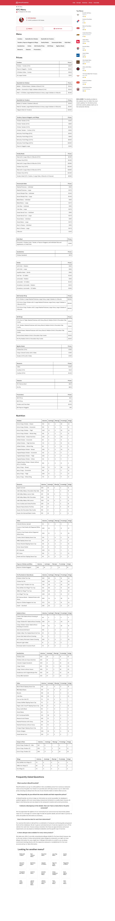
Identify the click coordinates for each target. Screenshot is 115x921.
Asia (74, 2)
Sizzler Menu (65, 854)
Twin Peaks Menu (21, 882)
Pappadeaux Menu (66, 863)
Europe (79, 2)
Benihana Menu (32, 863)
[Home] (16, 6)
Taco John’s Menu (54, 882)
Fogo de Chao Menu (54, 864)
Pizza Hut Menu (43, 854)
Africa (90, 2)
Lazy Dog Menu (54, 854)
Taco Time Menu (64, 882)
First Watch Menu (65, 873)
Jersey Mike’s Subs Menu (32, 882)
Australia (96, 2)
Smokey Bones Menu (43, 873)
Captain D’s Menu (43, 863)
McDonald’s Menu (22, 854)
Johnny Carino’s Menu (43, 882)
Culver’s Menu (32, 872)
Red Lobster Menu (32, 855)
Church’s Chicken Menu (21, 864)
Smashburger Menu (22, 872)
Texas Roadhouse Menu (55, 873)
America (84, 2)
